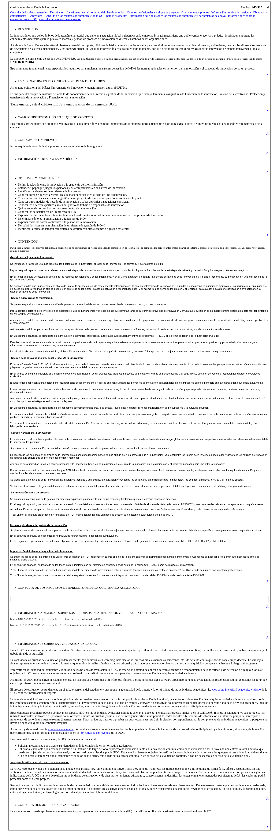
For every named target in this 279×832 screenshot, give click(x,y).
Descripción (57, 12)
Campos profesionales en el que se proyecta (153, 12)
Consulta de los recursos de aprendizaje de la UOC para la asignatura (86, 15)
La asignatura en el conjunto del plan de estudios (96, 12)
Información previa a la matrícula (231, 12)
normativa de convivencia (95, 732)
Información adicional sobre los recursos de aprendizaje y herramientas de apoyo (177, 15)
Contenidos (35, 15)
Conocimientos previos (195, 12)
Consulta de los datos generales (29, 12)
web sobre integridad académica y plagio (236, 689)
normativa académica (60, 729)
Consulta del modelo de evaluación (60, 19)
